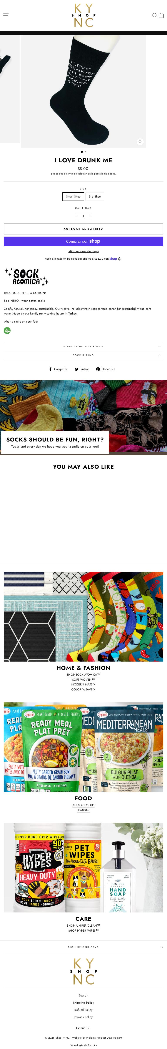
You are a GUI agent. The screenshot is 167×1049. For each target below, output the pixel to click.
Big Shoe (95, 196)
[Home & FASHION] (83, 617)
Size (83, 188)
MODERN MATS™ (83, 684)
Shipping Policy (83, 1002)
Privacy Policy (83, 1017)
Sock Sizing (83, 355)
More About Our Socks (83, 346)
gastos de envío (64, 173)
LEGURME (83, 810)
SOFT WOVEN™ (83, 679)
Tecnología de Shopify (83, 1045)
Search (83, 995)
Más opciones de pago (83, 251)
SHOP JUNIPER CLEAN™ (83, 925)
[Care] (83, 867)
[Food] (83, 747)
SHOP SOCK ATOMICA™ (83, 674)
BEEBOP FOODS (83, 805)
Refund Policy (83, 1010)
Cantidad (83, 208)
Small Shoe (73, 196)
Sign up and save (83, 947)
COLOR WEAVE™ (83, 689)
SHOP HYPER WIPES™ (83, 930)
